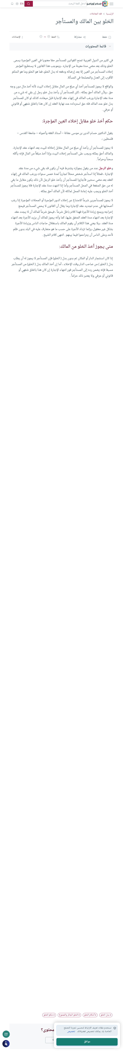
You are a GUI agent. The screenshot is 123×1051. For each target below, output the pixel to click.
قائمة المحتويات (95, 46)
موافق (87, 1042)
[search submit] (28, 4)
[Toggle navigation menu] (111, 4)
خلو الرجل (105, 168)
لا (53, 1040)
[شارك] (6, 1034)
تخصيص (71, 1032)
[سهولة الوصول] (17, 4)
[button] (49, 37)
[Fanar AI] (6, 1043)
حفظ (104, 37)
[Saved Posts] (12, 4)
